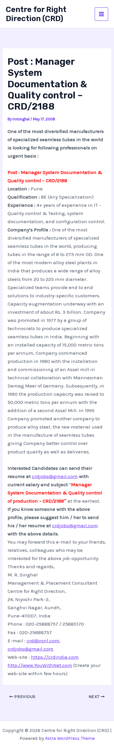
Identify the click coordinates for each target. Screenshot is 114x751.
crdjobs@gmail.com (55, 476)
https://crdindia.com (55, 657)
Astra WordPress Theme (70, 738)
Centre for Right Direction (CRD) (36, 14)
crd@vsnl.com (43, 641)
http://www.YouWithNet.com (40, 665)
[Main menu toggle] (101, 14)
